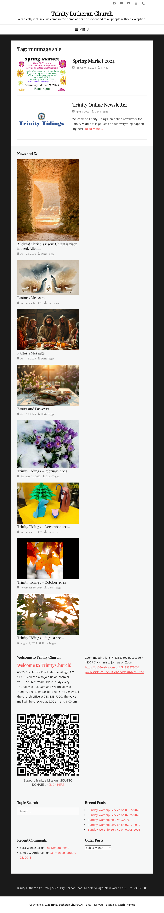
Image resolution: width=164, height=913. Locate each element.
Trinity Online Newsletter (99, 104)
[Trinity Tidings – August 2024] (48, 614)
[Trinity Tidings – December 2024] (48, 502)
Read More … (94, 129)
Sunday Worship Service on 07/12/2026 (114, 825)
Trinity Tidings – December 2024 (43, 526)
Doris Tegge (101, 111)
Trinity (104, 67)
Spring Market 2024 (93, 60)
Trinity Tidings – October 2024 (41, 582)
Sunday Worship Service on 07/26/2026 (114, 815)
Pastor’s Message (31, 297)
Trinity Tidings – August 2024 (40, 637)
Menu (84, 29)
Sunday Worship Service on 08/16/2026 (114, 810)
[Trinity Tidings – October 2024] (48, 558)
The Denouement (57, 848)
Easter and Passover (33, 408)
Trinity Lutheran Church (82, 13)
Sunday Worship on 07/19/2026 (109, 820)
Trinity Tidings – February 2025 (42, 471)
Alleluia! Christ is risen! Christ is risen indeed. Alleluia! (47, 246)
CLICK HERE (56, 785)
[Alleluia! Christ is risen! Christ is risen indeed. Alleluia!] (48, 199)
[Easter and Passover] (48, 385)
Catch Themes (126, 904)
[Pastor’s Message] (48, 277)
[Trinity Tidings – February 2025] (48, 444)
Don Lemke (54, 303)
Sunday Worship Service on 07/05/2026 (114, 829)
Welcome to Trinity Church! (44, 665)
